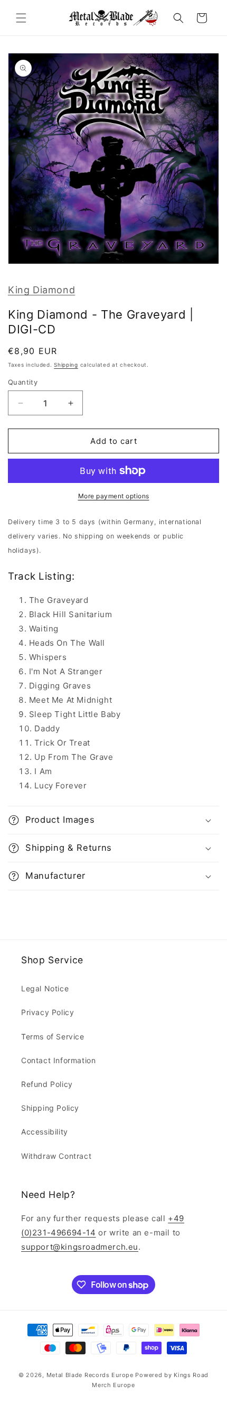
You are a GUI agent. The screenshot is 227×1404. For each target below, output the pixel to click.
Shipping (66, 364)
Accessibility (44, 1131)
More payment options (113, 496)
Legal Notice (45, 988)
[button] (21, 18)
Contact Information (58, 1060)
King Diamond (41, 289)
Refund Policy (47, 1084)
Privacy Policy (47, 1012)
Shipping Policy (50, 1107)
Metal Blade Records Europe (90, 1375)
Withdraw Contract (56, 1155)
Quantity (22, 382)
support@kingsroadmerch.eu (79, 1247)
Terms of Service (52, 1036)
